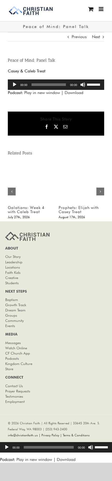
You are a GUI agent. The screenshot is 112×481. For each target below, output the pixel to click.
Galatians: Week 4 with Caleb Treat (26, 210)
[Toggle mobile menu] (101, 9)
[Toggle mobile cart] (91, 9)
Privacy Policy (50, 435)
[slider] (94, 84)
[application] (56, 84)
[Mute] (82, 84)
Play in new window (42, 92)
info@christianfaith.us (23, 435)
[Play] (14, 84)
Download (74, 92)
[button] (12, 191)
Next (96, 36)
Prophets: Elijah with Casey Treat (79, 210)
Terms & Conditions (76, 435)
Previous (79, 36)
